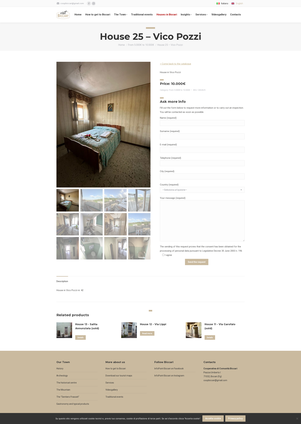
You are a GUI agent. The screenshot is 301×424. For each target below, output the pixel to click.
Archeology (62, 375)
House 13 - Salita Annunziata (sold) (87, 326)
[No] (297, 418)
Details (80, 337)
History (59, 368)
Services (110, 382)
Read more (147, 333)
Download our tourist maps (119, 375)
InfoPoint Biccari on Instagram (169, 375)
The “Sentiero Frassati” (67, 397)
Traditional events (114, 397)
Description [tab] (62, 281)
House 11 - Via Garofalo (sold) (220, 326)
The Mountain (63, 389)
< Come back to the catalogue (175, 63)
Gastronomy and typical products (72, 404)
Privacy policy (235, 418)
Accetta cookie (213, 418)
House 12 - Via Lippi (153, 324)
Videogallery (112, 389)
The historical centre (66, 382)
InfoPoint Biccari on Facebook (169, 368)
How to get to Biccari (116, 368)
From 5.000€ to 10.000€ (179, 90)
